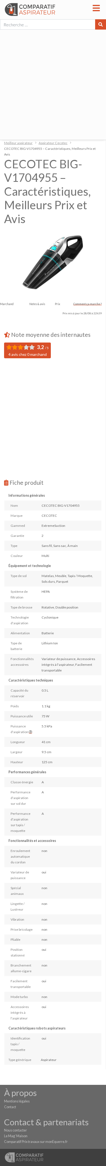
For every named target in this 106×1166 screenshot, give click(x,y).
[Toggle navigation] (96, 7)
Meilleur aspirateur (18, 143)
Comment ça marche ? (87, 304)
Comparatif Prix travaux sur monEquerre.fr (36, 1142)
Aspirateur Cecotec (53, 143)
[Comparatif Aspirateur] (48, 9)
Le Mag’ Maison (15, 1136)
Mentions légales (17, 1101)
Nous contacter (15, 1130)
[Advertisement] (53, 84)
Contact (10, 1107)
